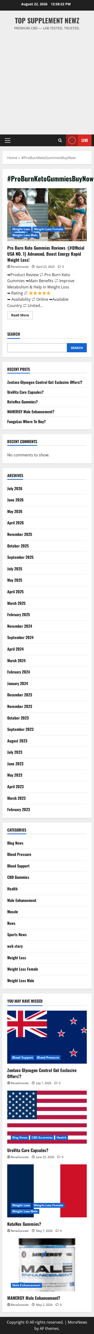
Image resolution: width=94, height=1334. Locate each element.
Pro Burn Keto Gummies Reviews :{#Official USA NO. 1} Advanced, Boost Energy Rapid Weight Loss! (47, 214)
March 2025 (16, 603)
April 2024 (15, 649)
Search (13, 334)
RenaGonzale (20, 267)
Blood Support (18, 866)
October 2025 (18, 546)
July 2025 (14, 569)
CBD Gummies (18, 877)
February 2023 (18, 809)
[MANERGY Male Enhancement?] (47, 1264)
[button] (7, 140)
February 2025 (18, 614)
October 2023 (18, 718)
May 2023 (14, 775)
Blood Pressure (19, 854)
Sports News (17, 934)
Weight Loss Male (25, 235)
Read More (22, 316)
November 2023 (19, 706)
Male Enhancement (21, 900)
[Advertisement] (47, 80)
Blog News (15, 843)
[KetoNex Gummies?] (47, 1190)
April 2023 (15, 786)
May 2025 (14, 580)
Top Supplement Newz (47, 20)
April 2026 (15, 523)
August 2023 (17, 741)
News (11, 923)
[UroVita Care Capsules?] (47, 1117)
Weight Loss (21, 229)
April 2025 (15, 591)
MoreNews (77, 1322)
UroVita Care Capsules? (25, 392)
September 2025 (20, 557)
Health (12, 889)
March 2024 (16, 660)
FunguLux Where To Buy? (26, 421)
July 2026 (14, 488)
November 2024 (19, 626)
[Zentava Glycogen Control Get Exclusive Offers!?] (47, 1037)
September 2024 (20, 637)
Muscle (12, 911)
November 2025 (19, 534)
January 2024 (17, 683)
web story (15, 946)
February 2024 (18, 672)
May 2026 (14, 511)
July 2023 (14, 752)
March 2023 (16, 798)
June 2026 (15, 500)
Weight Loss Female (48, 229)
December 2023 (19, 695)
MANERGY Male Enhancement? (30, 411)
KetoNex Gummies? (22, 402)
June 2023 (15, 764)
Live (84, 140)
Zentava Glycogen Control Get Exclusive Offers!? (44, 382)
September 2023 (20, 729)
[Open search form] (60, 140)
